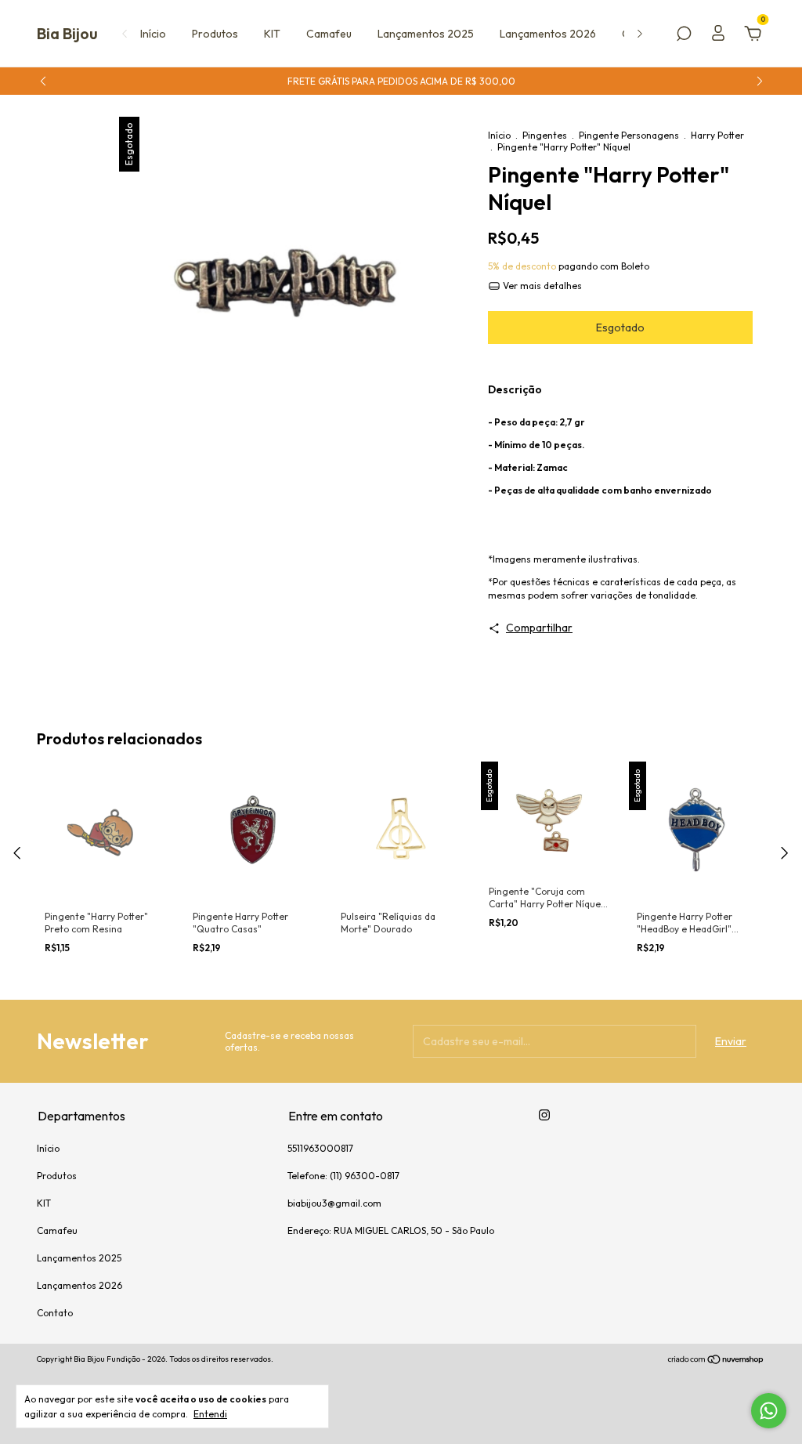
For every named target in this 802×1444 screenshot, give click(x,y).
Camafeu (329, 34)
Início (153, 34)
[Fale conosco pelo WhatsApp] (768, 1410)
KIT (272, 34)
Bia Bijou (67, 33)
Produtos (215, 34)
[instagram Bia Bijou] (544, 1115)
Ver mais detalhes (541, 285)
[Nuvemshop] (716, 1361)
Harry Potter (717, 135)
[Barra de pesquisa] (684, 36)
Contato (55, 1313)
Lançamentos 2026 (548, 34)
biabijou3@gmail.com (334, 1203)
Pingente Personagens (629, 135)
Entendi (210, 1414)
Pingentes (544, 135)
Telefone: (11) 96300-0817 (343, 1176)
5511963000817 (320, 1148)
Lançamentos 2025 (426, 34)
